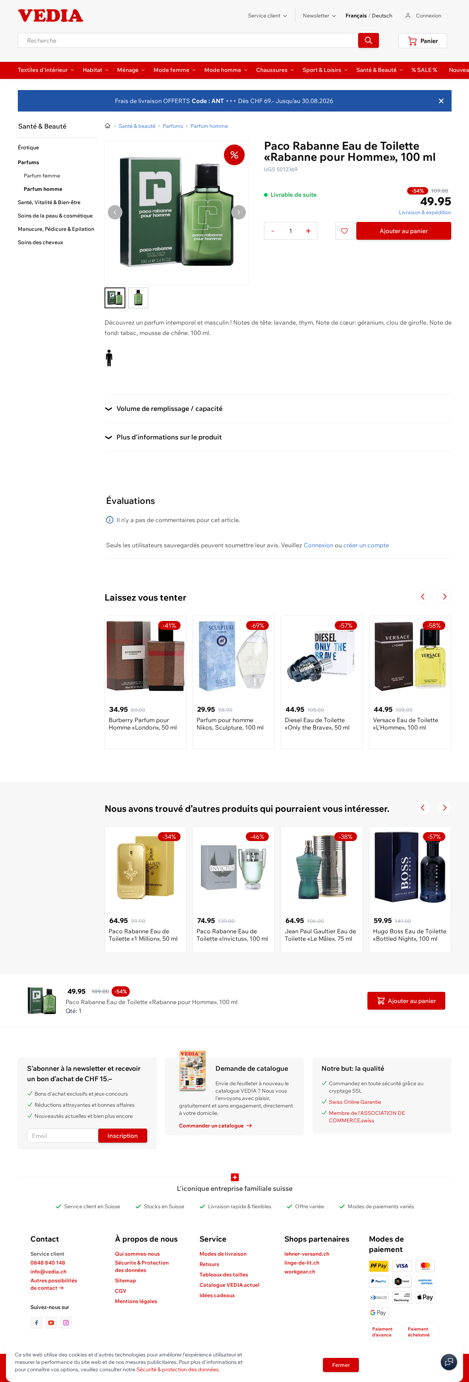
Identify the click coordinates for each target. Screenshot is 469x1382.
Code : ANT (207, 100)
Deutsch (382, 15)
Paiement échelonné (419, 1332)
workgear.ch (299, 1271)
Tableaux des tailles (223, 1274)
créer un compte (366, 545)
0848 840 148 (47, 1262)
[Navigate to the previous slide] (423, 596)
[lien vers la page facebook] (37, 1323)
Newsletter (316, 15)
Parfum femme (42, 175)
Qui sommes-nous (137, 1253)
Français (356, 15)
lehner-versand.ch (306, 1253)
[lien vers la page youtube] (52, 1323)
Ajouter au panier (404, 231)
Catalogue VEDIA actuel (229, 1285)
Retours (209, 1264)
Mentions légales (136, 1301)
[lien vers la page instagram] (66, 1323)
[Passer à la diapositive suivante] (444, 596)
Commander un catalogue (211, 1125)
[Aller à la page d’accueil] (108, 126)
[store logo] (51, 15)
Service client (264, 15)
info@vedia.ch (48, 1271)
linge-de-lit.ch (301, 1262)
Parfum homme (43, 189)
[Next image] (238, 212)
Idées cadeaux (217, 1295)
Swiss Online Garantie (355, 1102)
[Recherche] (368, 40)
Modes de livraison (223, 1253)
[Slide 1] (115, 298)
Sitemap (125, 1280)
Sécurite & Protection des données (142, 1266)
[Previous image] (115, 212)
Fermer (341, 1365)
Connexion (318, 545)
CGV (120, 1291)
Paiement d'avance (382, 1332)
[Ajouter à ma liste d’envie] (344, 231)
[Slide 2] (138, 298)
